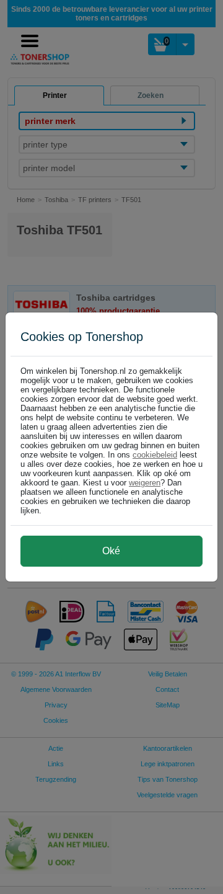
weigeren (144, 482)
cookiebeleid (155, 454)
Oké (111, 551)
